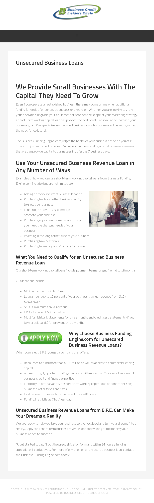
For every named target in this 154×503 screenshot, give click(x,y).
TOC (116, 489)
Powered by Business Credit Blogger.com (77, 492)
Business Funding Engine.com (58, 489)
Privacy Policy (131, 489)
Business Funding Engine (77, 12)
